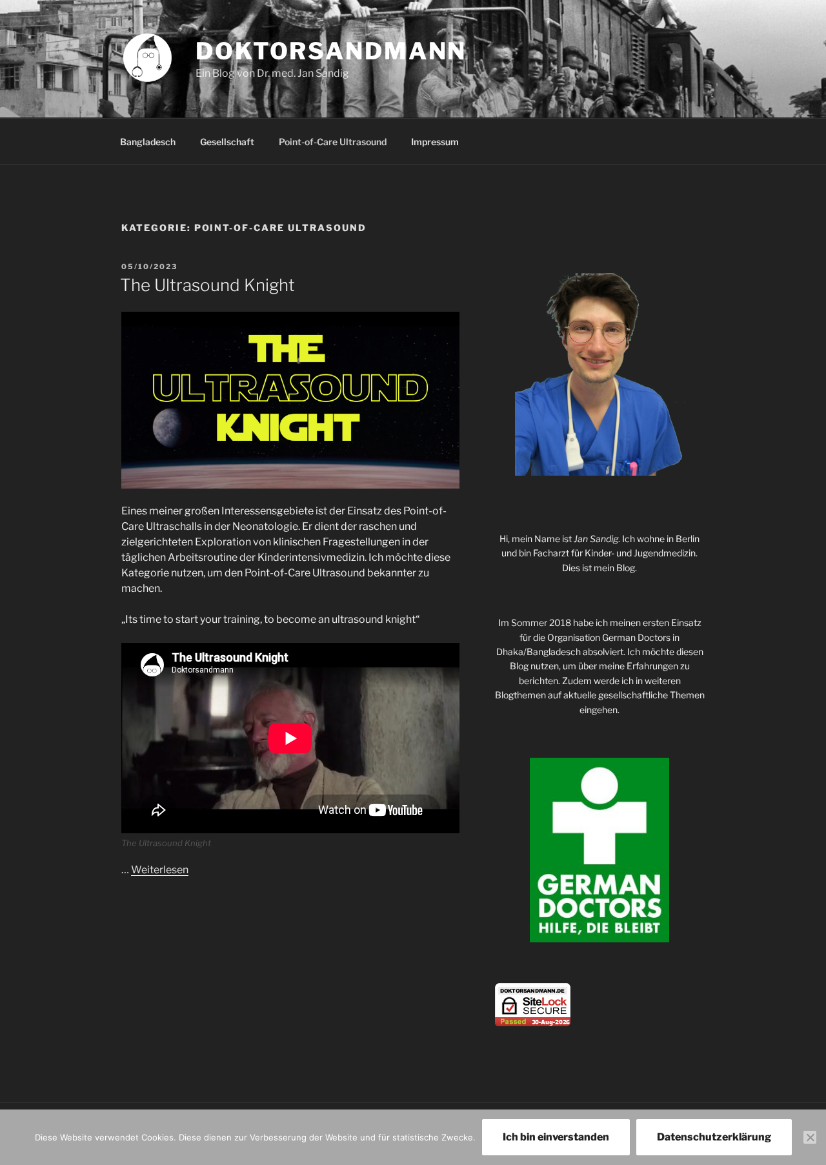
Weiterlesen (159, 870)
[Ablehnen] (809, 1137)
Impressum (435, 141)
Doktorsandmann (331, 51)
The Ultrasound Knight (207, 285)
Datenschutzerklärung (714, 1137)
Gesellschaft (227, 141)
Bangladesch (148, 141)
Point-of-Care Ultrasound (333, 141)
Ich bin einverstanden (556, 1137)
